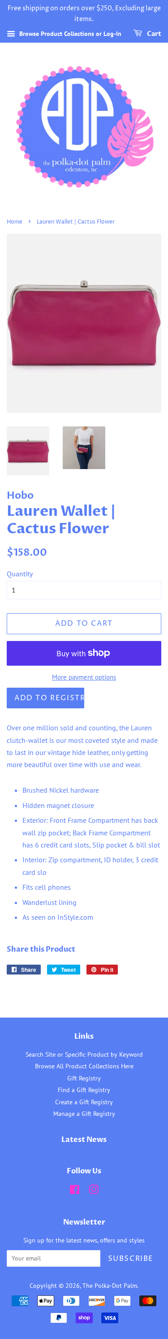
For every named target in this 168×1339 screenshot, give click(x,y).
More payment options (84, 677)
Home (14, 222)
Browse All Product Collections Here (84, 1066)
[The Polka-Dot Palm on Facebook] (74, 1191)
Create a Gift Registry (84, 1102)
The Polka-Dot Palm (109, 1286)
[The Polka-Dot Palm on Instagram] (94, 1191)
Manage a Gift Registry (84, 1114)
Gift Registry (84, 1078)
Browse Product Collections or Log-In (69, 34)
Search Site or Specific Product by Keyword (84, 1054)
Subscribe (131, 1259)
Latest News (84, 1140)
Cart (153, 34)
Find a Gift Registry (84, 1090)
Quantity (20, 573)
